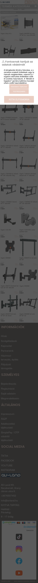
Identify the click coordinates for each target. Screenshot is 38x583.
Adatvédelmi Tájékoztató (19, 86)
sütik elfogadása (19, 99)
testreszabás (19, 91)
